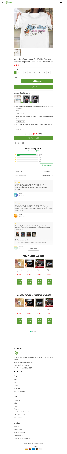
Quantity (16, 77)
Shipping (16, 409)
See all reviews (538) (33, 151)
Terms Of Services (19, 432)
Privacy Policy (18, 429)
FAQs (15, 403)
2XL (30, 72)
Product (16, 385)
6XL (48, 72)
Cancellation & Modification (22, 412)
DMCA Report (33, 446)
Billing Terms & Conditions (22, 438)
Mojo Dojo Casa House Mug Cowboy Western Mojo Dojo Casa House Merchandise (29, 271)
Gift (15, 382)
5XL (44, 72)
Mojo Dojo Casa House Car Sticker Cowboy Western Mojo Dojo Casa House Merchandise (39, 271)
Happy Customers (19, 391)
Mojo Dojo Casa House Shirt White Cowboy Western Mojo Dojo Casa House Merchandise (40, 106)
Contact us (17, 400)
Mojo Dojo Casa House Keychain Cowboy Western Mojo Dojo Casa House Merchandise (19, 271)
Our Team (16, 426)
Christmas (17, 388)
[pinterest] (22, 371)
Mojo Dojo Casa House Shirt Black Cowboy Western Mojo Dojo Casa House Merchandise (49, 271)
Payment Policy (18, 435)
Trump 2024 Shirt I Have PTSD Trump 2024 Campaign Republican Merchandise (37, 116)
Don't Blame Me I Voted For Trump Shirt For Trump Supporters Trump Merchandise (38, 124)
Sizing (15, 406)
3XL (35, 72)
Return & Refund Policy (21, 415)
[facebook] (15, 371)
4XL (39, 72)
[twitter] (18, 371)
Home (15, 379)
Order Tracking (18, 418)
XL (25, 72)
